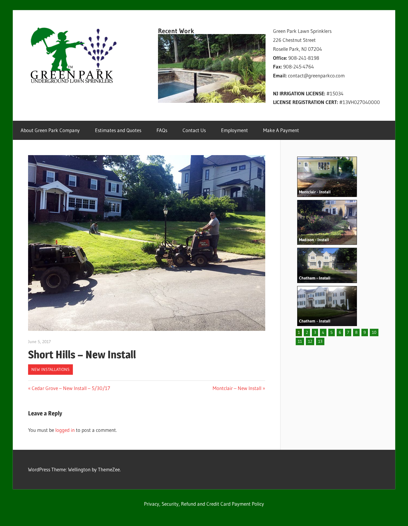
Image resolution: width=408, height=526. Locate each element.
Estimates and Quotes (118, 130)
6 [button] (340, 332)
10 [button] (374, 332)
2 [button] (307, 332)
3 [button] (315, 332)
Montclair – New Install (237, 388)
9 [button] (364, 332)
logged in (65, 430)
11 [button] (300, 341)
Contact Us (194, 130)
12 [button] (310, 341)
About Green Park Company (50, 130)
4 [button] (323, 332)
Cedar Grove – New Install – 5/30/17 (70, 388)
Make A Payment (281, 130)
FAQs (162, 130)
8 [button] (356, 332)
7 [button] (348, 332)
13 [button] (320, 341)
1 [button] (299, 332)
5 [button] (331, 332)
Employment (234, 130)
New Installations (50, 369)
